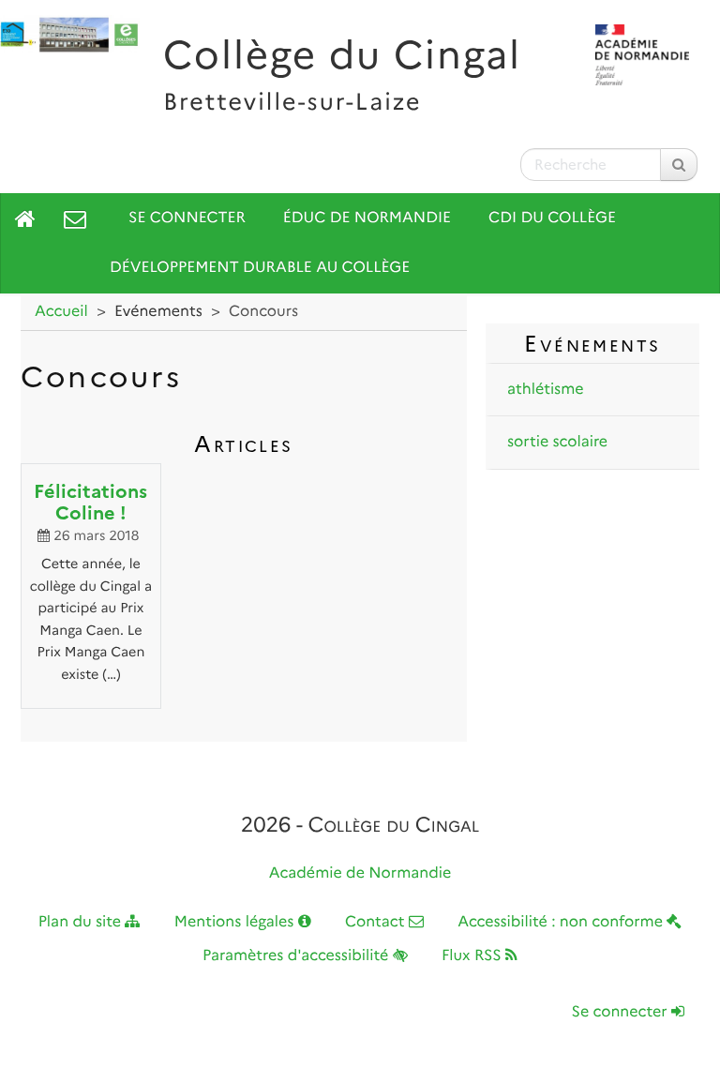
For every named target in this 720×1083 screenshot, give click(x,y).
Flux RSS (473, 956)
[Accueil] (25, 218)
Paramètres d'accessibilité (297, 956)
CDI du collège (552, 218)
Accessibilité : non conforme (562, 922)
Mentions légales (236, 922)
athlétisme (545, 390)
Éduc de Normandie (367, 218)
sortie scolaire (557, 442)
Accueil (61, 312)
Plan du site (82, 922)
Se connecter (187, 218)
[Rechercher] (679, 164)
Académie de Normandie (360, 873)
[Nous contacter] (75, 218)
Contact (377, 922)
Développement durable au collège (260, 268)
